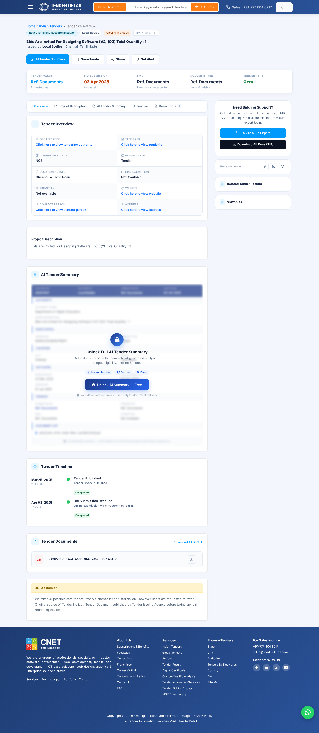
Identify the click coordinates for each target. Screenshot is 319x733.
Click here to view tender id (141, 144)
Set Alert (147, 59)
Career (84, 679)
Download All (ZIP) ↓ (188, 542)
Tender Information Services (181, 682)
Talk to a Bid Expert (255, 133)
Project (167, 658)
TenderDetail (188, 721)
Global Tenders (172, 652)
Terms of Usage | (179, 716)
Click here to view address (141, 210)
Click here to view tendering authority (64, 144)
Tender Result (171, 664)
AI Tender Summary (50, 59)
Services (32, 679)
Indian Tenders (109, 7)
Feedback (123, 652)
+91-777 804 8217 (265, 646)
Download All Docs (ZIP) (255, 144)
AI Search (206, 7)
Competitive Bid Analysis (178, 676)
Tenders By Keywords (222, 664)
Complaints (124, 658)
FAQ (119, 688)
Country (213, 670)
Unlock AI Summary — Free (119, 385)
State (211, 646)
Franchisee (124, 664)
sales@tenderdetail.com (270, 652)
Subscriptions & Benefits (133, 646)
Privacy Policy (202, 716)
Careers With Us (128, 670)
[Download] (192, 559)
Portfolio (70, 679)
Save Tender (90, 59)
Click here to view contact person (61, 210)
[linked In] (266, 667)
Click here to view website (141, 193)
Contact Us (124, 682)
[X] (282, 166)
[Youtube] (286, 667)
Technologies (51, 679)
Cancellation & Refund (131, 676)
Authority (214, 658)
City (210, 652)
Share (120, 59)
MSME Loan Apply (174, 694)
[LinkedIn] (273, 166)
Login (284, 7)
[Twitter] (276, 667)
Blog (210, 676)
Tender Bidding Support (177, 688)
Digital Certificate (173, 670)
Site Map (213, 682)
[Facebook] (265, 166)
